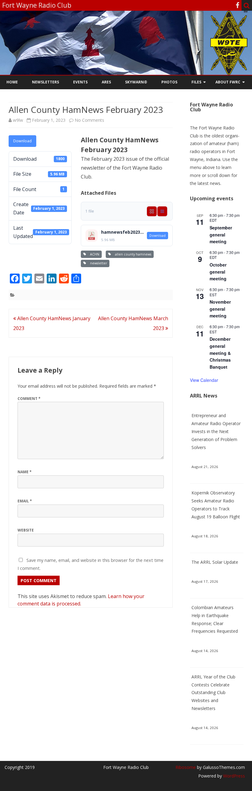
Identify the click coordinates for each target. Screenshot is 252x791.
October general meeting (218, 272)
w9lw (18, 120)
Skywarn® (136, 82)
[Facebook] (237, 5)
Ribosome (185, 767)
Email (25, 501)
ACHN (93, 254)
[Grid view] (152, 211)
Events (80, 82)
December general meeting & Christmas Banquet (220, 353)
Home (12, 82)
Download (22, 141)
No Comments (89, 120)
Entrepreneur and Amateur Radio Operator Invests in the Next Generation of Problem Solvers (216, 431)
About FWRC (227, 82)
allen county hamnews (132, 254)
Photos (169, 82)
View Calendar (204, 380)
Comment (29, 398)
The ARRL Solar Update (214, 562)
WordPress (233, 776)
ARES (106, 82)
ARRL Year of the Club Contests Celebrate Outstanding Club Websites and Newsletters (213, 692)
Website (26, 530)
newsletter (97, 263)
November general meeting (220, 309)
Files (196, 82)
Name (25, 471)
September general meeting (221, 234)
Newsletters (45, 82)
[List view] (162, 211)
